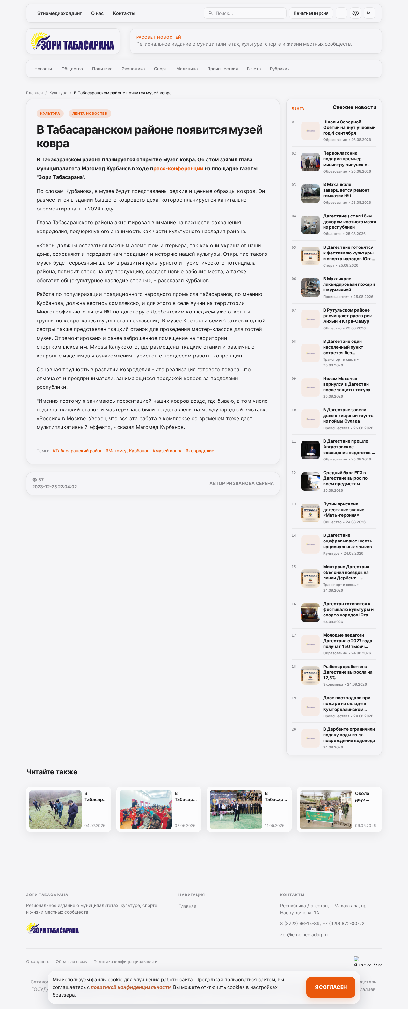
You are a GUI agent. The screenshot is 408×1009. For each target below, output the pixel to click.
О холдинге (37, 961)
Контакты (124, 13)
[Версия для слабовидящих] (355, 13)
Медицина (187, 68)
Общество (72, 68)
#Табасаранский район (78, 450)
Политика (102, 68)
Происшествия (222, 68)
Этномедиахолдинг (59, 13)
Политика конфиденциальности (125, 961)
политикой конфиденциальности (131, 987)
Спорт (160, 68)
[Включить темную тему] (341, 13)
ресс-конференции (178, 168)
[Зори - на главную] (73, 41)
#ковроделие (200, 450)
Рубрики (280, 68)
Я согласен (331, 987)
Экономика (133, 68)
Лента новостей (90, 113)
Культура (58, 92)
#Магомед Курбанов (127, 450)
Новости (43, 68)
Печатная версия (311, 13)
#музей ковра (168, 450)
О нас (97, 13)
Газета (254, 68)
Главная (34, 92)
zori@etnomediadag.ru (304, 934)
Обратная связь (71, 961)
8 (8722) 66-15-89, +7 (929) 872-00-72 (322, 923)
